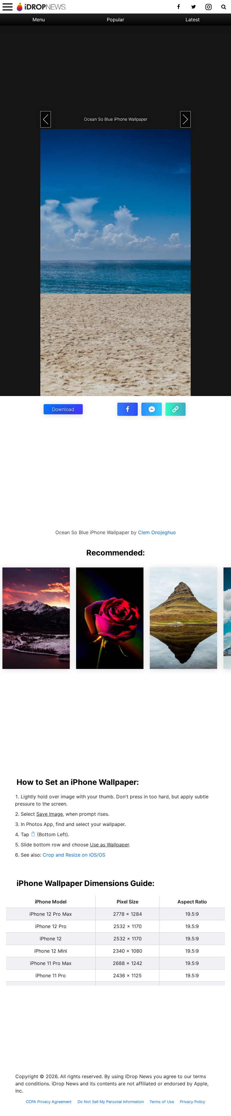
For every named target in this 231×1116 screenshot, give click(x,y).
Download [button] (63, 409)
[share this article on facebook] (127, 409)
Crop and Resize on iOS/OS (74, 855)
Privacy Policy (192, 1102)
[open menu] (7, 7)
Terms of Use (161, 1102)
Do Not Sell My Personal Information (111, 1102)
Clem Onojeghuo (157, 532)
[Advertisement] (115, 68)
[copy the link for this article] (175, 409)
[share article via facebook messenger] (151, 409)
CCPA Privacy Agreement (49, 1102)
